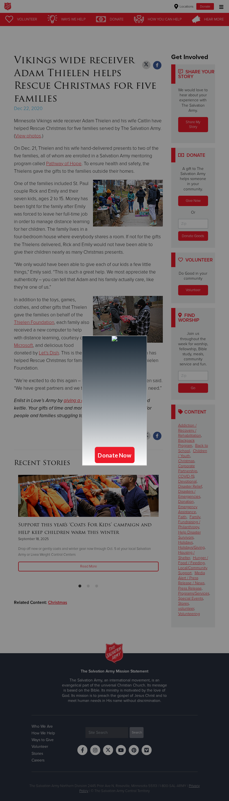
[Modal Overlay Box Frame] (114, 401)
